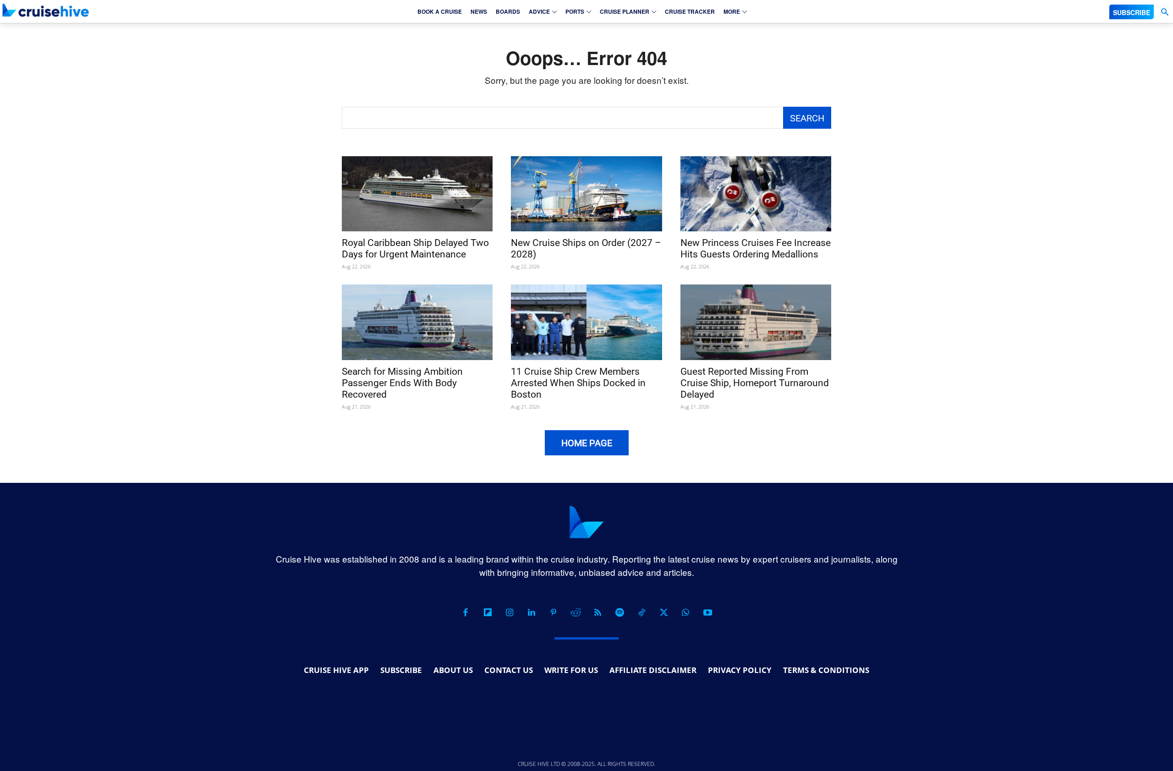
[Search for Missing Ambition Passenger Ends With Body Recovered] (417, 322)
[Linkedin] (531, 612)
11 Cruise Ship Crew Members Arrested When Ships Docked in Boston (578, 383)
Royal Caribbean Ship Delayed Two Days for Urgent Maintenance (415, 248)
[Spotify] (619, 612)
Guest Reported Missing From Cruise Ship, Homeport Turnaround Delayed (754, 383)
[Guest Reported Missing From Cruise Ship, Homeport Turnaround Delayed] (755, 322)
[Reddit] (575, 612)
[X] (663, 612)
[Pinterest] (553, 612)
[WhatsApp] (685, 612)
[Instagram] (509, 612)
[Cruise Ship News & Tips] (45, 10)
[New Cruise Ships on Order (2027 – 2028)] (586, 194)
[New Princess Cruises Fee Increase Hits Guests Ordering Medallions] (755, 194)
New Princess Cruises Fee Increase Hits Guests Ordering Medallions (755, 248)
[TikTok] (641, 612)
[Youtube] (707, 612)
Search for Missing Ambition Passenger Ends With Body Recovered (402, 383)
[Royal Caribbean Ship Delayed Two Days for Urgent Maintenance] (417, 194)
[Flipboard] (487, 612)
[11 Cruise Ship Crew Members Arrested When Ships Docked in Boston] (586, 322)
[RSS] (597, 612)
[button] (1164, 12)
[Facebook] (465, 612)
